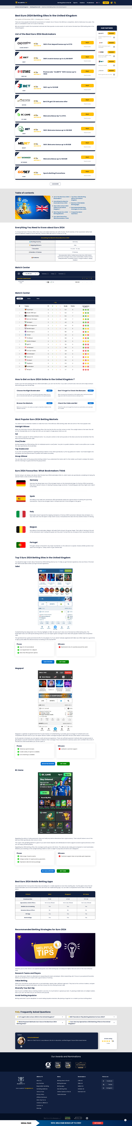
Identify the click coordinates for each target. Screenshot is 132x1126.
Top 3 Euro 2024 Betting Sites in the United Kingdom (78, 198)
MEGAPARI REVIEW (48, 764)
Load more (55, 184)
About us (39, 1080)
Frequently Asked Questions (76, 212)
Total (19, 298)
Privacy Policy (40, 1094)
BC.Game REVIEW (48, 871)
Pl (48, 306)
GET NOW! (97, 1123)
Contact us (40, 1105)
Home (29, 298)
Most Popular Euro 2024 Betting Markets (61, 212)
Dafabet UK (81, 1089)
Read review (87, 46)
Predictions (90, 2)
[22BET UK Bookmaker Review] (114, 65)
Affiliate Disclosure (42, 1097)
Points (73, 306)
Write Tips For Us (41, 1100)
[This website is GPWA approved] (67, 1118)
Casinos (82, 2)
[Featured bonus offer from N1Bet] (112, 3)
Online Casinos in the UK (64, 1091)
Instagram (109, 1088)
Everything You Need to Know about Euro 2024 (61, 202)
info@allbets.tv (29, 1088)
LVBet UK (80, 1080)
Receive (111, 33)
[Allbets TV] (21, 2)
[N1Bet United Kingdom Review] (114, 47)
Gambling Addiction (42, 1089)
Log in (106, 3)
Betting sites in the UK (63, 1080)
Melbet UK (80, 1086)
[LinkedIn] (21, 1047)
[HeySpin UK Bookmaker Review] (114, 74)
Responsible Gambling (43, 1086)
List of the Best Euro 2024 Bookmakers (61, 197)
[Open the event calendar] (18, 273)
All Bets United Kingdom (21, 7)
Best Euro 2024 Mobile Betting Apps (78, 203)
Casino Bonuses (61, 1094)
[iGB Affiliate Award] (48, 1065)
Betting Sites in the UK (64, 2)
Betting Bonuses (61, 1083)
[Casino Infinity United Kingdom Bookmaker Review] (114, 37)
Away (38, 298)
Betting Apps (60, 1086)
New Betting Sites (62, 1089)
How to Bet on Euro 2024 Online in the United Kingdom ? (61, 207)
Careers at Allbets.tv (42, 1103)
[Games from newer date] (38, 273)
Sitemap (39, 1108)
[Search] (115, 3)
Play (87, 43)
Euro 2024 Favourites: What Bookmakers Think (61, 217)
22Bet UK (80, 1083)
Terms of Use (40, 1091)
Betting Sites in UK (35, 7)
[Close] (125, 1120)
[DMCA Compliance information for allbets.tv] (78, 1118)
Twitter (110, 1084)
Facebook (109, 1081)
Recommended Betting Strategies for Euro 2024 (78, 208)
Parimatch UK (81, 1091)
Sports (75, 2)
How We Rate (40, 1083)
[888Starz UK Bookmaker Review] (114, 56)
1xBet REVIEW (48, 662)
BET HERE (62, 662)
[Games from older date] (23, 273)
